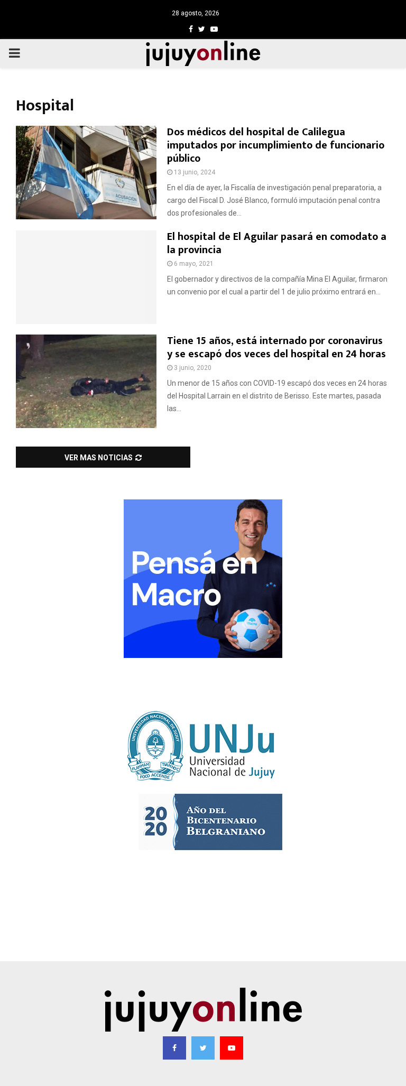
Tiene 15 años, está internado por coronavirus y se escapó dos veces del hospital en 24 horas (276, 347)
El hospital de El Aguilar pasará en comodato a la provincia (276, 243)
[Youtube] (231, 1048)
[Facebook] (174, 1048)
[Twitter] (203, 1048)
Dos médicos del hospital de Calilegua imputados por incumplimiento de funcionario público (275, 145)
